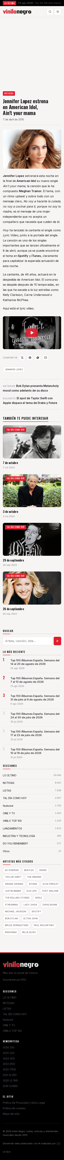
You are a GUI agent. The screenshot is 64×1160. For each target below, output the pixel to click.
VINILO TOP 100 (12, 1030)
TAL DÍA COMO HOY (15, 1014)
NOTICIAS (9, 93)
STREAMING (11, 904)
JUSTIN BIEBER (13, 891)
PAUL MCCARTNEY (44, 925)
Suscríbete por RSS (14, 979)
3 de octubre (10, 511)
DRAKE (43, 870)
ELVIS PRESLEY (51, 884)
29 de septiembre (13, 560)
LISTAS (7, 1008)
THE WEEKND (34, 877)
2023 (9, 1063)
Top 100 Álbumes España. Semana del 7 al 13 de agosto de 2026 (35, 680)
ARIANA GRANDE (14, 884)
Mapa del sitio (11, 1113)
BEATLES (29, 870)
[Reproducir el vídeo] (32, 332)
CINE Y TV (9, 1025)
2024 (9, 1058)
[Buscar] (50, 11)
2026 (9, 1047)
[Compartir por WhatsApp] (37, 358)
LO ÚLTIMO (9, 997)
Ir (57, 641)
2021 (10, 1074)
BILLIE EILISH (29, 932)
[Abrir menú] (57, 11)
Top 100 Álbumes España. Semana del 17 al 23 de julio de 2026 (35, 733)
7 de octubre (10, 462)
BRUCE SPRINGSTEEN (16, 925)
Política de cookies (14, 1108)
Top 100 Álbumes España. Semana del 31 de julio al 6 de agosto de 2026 (35, 697)
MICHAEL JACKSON (15, 911)
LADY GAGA (30, 904)
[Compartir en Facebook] (30, 358)
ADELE (38, 897)
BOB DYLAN (11, 918)
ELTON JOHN (30, 918)
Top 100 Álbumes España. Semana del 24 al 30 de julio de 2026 (35, 715)
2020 (10, 1080)
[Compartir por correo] (45, 358)
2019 (10, 1086)
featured (8, 1019)
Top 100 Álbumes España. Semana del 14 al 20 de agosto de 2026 (35, 662)
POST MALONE (50, 891)
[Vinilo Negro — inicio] (17, 11)
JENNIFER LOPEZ (14, 369)
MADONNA (11, 932)
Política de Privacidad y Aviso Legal (24, 1102)
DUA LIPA (31, 891)
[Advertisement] (32, 51)
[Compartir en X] (22, 358)
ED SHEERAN (12, 870)
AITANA (33, 884)
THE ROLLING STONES (17, 897)
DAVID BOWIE (50, 904)
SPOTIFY (36, 911)
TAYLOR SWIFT (13, 877)
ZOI (58, 1143)
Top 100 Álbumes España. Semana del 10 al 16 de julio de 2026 (35, 751)
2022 (9, 1069)
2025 (9, 1052)
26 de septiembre (13, 609)
